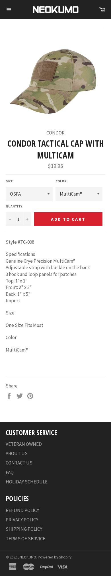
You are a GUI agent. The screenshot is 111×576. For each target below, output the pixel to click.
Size (9, 181)
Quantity (14, 206)
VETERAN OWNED (24, 444)
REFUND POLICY (22, 510)
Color (61, 181)
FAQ (10, 472)
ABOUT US (17, 453)
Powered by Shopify (54, 557)
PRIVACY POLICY (22, 520)
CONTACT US (19, 463)
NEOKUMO (28, 557)
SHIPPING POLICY (24, 529)
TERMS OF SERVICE (25, 539)
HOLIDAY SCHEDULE (27, 482)
